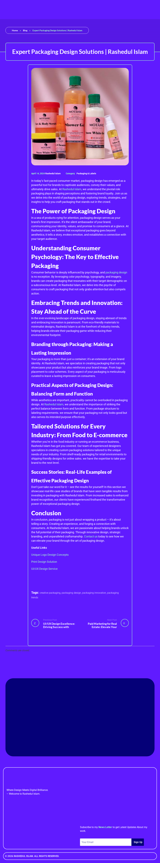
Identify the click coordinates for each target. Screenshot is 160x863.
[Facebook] (63, 738)
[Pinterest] (80, 738)
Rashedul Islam (53, 173)
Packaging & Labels (86, 173)
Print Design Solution (44, 561)
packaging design (116, 272)
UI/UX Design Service (44, 568)
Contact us (91, 536)
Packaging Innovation (94, 592)
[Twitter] (97, 738)
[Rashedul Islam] (8, 9)
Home (15, 30)
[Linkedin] (71, 738)
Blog (25, 30)
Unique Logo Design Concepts (50, 554)
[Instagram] (88, 738)
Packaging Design (71, 592)
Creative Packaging (50, 592)
